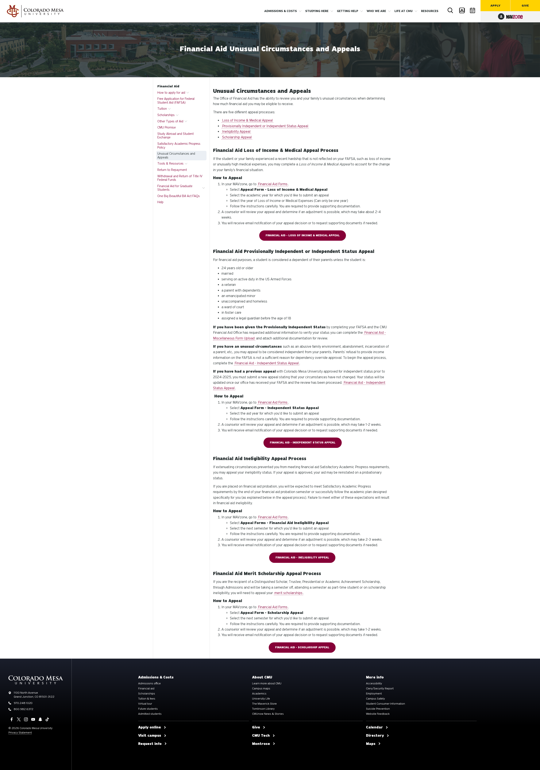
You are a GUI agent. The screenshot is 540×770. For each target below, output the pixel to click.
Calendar (473, 10)
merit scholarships (288, 593)
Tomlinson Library (263, 709)
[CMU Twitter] (19, 719)
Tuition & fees (146, 698)
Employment (374, 693)
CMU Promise (166, 127)
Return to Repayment (172, 170)
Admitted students (150, 714)
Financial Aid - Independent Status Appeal (267, 363)
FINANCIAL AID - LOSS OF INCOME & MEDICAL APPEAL (303, 235)
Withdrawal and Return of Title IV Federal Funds (179, 178)
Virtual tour (145, 703)
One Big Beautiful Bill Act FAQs (178, 196)
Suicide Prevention (378, 709)
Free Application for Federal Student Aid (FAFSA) (175, 100)
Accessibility (374, 683)
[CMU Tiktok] (47, 719)
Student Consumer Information (385, 703)
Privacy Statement (20, 732)
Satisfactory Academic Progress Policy (178, 145)
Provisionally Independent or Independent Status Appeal (265, 126)
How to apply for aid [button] (171, 93)
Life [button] (403, 11)
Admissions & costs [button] (280, 11)
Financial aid (146, 688)
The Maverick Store (264, 703)
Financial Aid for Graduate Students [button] (174, 188)
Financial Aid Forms (273, 184)
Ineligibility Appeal (236, 132)
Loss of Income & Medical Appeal (247, 120)
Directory (461, 10)
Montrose (261, 744)
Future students (148, 709)
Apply (495, 5)
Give (525, 5)
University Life (261, 698)
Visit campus (149, 736)
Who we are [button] (376, 11)
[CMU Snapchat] (40, 719)
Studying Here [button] (316, 11)
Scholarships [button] (166, 115)
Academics (259, 693)
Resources (429, 11)
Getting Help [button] (347, 11)
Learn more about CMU (266, 683)
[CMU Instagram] (26, 719)
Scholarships (146, 693)
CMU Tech (261, 736)
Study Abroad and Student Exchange (175, 135)
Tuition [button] (162, 109)
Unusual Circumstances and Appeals (176, 155)
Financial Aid (168, 86)
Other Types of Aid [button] (170, 121)
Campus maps (261, 688)
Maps (370, 744)
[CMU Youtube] (33, 719)
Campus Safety (375, 698)
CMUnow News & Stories (268, 714)
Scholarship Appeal (237, 137)
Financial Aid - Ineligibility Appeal (302, 557)
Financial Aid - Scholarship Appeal (302, 647)
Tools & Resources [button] (170, 163)
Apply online (149, 727)
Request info (150, 744)
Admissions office (149, 683)
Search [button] (450, 10)
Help (160, 202)
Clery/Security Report (380, 688)
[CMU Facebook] (12, 719)
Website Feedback (378, 714)
